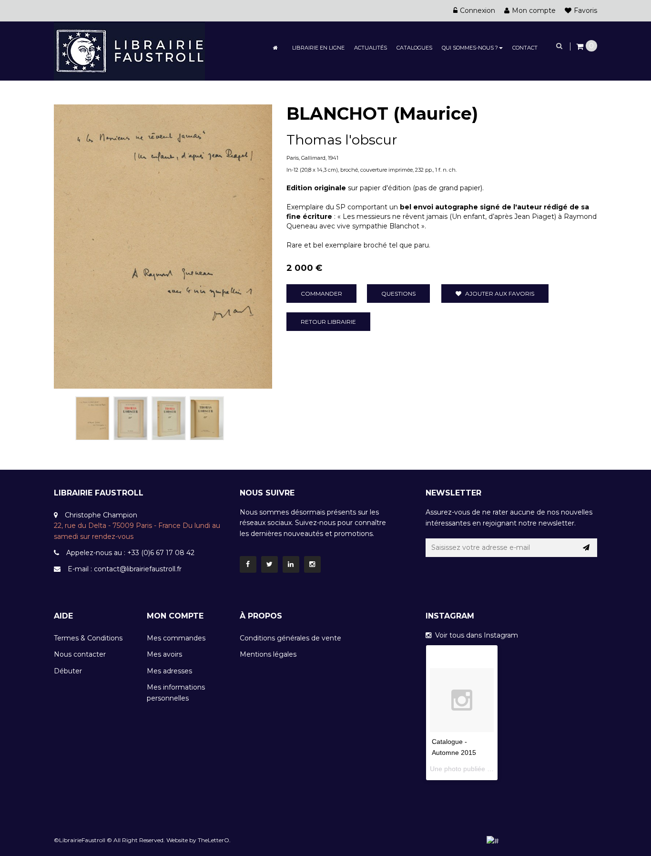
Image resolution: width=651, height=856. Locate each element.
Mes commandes (176, 638)
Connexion (477, 10)
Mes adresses (169, 671)
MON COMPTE (175, 615)
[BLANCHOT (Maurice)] (92, 418)
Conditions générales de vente (290, 638)
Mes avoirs (164, 654)
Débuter (68, 671)
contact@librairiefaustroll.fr (138, 569)
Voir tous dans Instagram (474, 635)
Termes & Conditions (88, 638)
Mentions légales (268, 654)
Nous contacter (80, 654)
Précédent (64, 416)
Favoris (585, 10)
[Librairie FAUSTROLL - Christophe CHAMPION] (129, 50)
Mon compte (534, 10)
